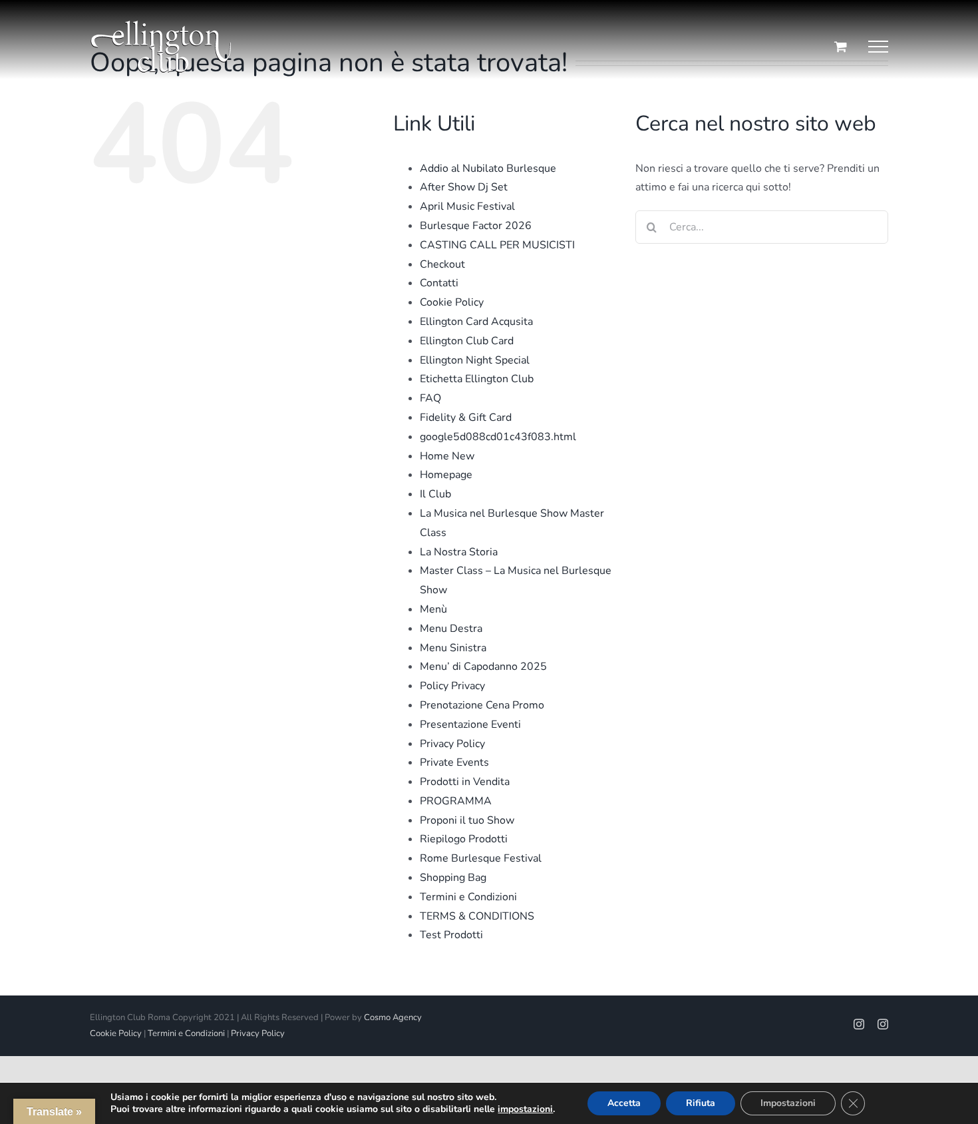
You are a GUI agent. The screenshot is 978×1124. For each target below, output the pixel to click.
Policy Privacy (452, 686)
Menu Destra (451, 628)
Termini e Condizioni (468, 897)
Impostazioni (788, 1103)
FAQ (430, 398)
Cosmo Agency (393, 1017)
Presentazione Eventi (470, 724)
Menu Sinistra (453, 648)
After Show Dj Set (464, 187)
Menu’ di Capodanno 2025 (483, 666)
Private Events (454, 762)
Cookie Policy (452, 302)
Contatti (439, 283)
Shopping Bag (453, 877)
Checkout (442, 264)
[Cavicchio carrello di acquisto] (840, 46)
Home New (447, 456)
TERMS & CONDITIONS (477, 916)
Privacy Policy (452, 743)
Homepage (446, 474)
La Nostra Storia (459, 552)
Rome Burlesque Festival (481, 858)
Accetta (624, 1103)
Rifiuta (700, 1103)
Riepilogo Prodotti (464, 839)
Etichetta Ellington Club (477, 379)
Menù (433, 609)
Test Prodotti (451, 935)
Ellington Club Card (467, 341)
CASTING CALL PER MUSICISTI (497, 245)
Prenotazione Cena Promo (482, 705)
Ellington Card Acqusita (476, 321)
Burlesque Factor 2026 (476, 225)
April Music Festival (467, 206)
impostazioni (525, 1109)
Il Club (435, 494)
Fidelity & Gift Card (466, 417)
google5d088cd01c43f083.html (498, 436)
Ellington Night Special (475, 360)
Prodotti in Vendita (465, 781)
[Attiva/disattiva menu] (878, 47)
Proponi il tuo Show (467, 820)
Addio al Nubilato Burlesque (488, 168)
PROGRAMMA (456, 801)
